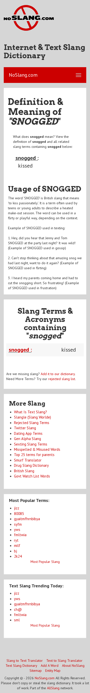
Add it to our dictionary (58, 374)
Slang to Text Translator (24, 660)
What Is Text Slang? (30, 412)
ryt (16, 540)
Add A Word (49, 665)
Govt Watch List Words (32, 476)
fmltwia (20, 534)
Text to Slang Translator (64, 660)
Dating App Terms (28, 433)
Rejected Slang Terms (31, 422)
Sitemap (36, 670)
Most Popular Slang (45, 561)
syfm (18, 524)
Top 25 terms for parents (34, 454)
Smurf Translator (28, 460)
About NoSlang (73, 665)
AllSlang (53, 688)
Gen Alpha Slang (27, 438)
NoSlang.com (44, 678)
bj (15, 551)
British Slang (24, 470)
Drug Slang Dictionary (31, 465)
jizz (16, 508)
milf (17, 545)
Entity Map (52, 670)
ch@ (18, 609)
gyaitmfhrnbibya (27, 518)
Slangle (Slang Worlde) (32, 417)
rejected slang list (61, 379)
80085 (19, 513)
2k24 (18, 556)
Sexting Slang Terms (30, 444)
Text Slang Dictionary (21, 665)
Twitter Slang (25, 428)
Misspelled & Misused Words (37, 449)
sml (17, 620)
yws (17, 529)
